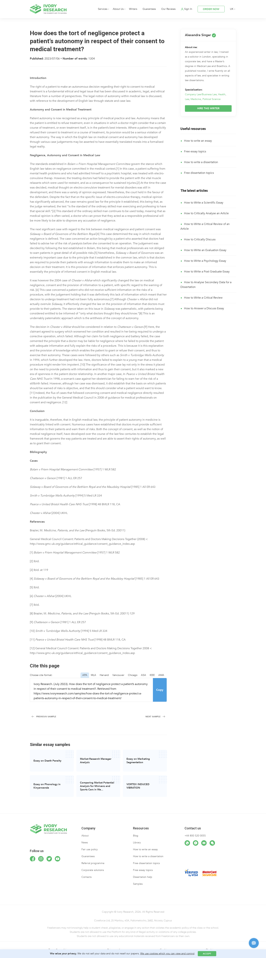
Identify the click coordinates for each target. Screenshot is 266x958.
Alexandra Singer (198, 35)
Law (187, 99)
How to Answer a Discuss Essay (204, 308)
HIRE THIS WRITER (208, 108)
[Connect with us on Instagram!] (41, 858)
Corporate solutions (92, 870)
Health (221, 94)
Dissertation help (142, 877)
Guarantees (149, 9)
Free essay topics (195, 151)
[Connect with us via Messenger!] (195, 843)
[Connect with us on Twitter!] (49, 858)
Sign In (188, 9)
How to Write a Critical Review (203, 298)
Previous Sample (46, 716)
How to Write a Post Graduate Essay (207, 272)
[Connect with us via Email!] (204, 843)
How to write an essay (198, 141)
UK (231, 9)
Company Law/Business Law (201, 94)
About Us (118, 9)
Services (102, 9)
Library (137, 842)
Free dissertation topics (199, 173)
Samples (138, 884)
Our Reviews (168, 9)
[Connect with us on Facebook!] (32, 858)
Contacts (86, 877)
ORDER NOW (211, 9)
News (84, 842)
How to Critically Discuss (200, 239)
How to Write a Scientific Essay (203, 203)
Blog (135, 835)
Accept (207, 953)
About (85, 835)
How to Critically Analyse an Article (206, 213)
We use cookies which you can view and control (167, 953)
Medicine (196, 99)
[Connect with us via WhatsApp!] (187, 843)
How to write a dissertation (201, 162)
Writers (133, 9)
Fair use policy (89, 849)
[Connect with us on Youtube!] (57, 858)
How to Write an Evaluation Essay (205, 250)
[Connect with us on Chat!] (212, 843)
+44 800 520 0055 (195, 835)
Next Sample (153, 716)
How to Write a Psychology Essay (205, 261)
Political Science (211, 99)
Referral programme (92, 863)
